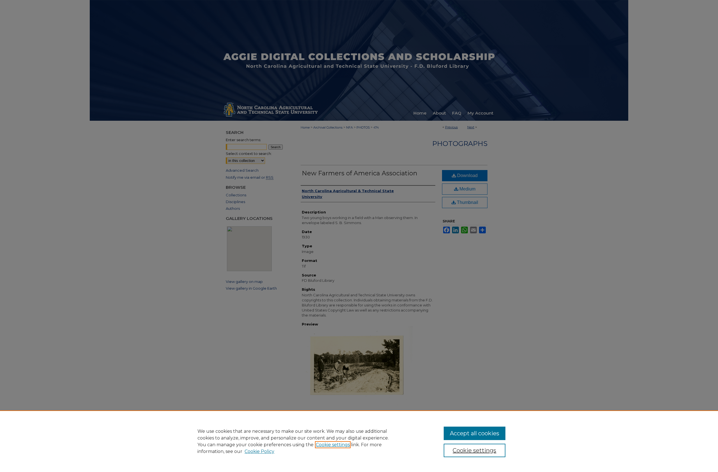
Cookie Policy (259, 451)
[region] (359, 441)
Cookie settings (333, 444)
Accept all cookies (474, 433)
